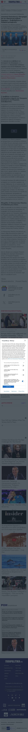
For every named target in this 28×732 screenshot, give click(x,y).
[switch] (23, 365)
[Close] (25, 341)
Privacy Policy (21, 391)
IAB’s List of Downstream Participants (15, 358)
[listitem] (14, 362)
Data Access (14, 391)
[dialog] (14, 366)
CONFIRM (8, 386)
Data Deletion (6, 391)
